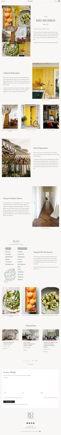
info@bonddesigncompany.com (30, 427)
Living (45, 16)
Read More (5, 348)
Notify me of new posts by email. (51, 397)
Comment (6, 377)
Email (23, 392)
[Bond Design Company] (30, 1)
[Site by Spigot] (39, 431)
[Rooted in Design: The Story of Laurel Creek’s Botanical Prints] (50, 334)
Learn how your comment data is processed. (21, 404)
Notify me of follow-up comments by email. (13, 397)
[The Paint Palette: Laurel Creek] (10, 334)
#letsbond (3, 1)
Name (5, 392)
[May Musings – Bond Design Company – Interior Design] (11, 313)
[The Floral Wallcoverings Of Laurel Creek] (30, 334)
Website (41, 392)
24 (33, 360)
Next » (36, 360)
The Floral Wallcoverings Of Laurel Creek (29, 344)
